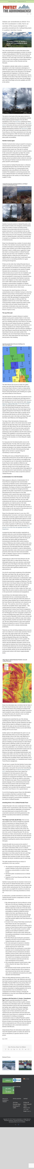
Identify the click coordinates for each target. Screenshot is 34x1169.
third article (24, 128)
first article (18, 121)
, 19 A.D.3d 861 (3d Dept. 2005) (16, 403)
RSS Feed (27, 1079)
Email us (29, 1111)
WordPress (11, 1120)
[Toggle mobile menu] (31, 14)
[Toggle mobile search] (27, 14)
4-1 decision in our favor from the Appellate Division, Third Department (16, 527)
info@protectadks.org (21, 1)
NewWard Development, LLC (19, 1120)
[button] (3, 1065)
